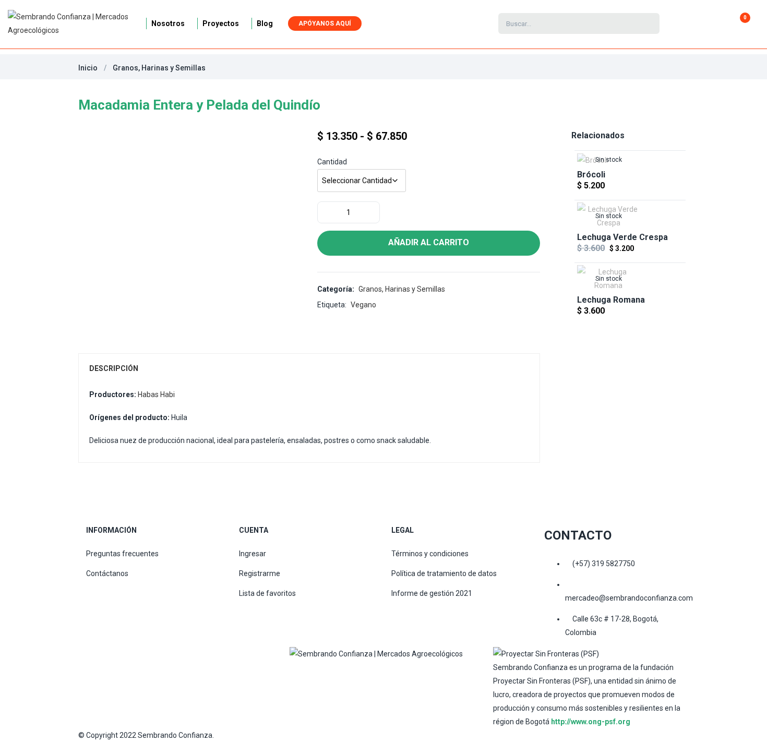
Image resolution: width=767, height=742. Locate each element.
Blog (265, 23)
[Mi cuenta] (691, 23)
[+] (371, 212)
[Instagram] (350, 674)
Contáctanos (107, 573)
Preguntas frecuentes (122, 553)
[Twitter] (397, 674)
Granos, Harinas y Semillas (159, 68)
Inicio (88, 68)
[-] (326, 212)
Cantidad (332, 162)
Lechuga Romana (611, 300)
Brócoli (591, 174)
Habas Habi (156, 394)
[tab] (309, 368)
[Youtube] (443, 674)
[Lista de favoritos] (705, 23)
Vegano (363, 305)
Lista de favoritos (267, 593)
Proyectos (220, 23)
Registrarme (259, 573)
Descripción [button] (113, 368)
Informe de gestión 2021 (431, 593)
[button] (740, 23)
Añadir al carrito (428, 242)
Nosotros (168, 23)
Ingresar (252, 553)
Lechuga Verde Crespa (622, 237)
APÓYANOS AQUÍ (324, 23)
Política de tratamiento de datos (444, 573)
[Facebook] (303, 674)
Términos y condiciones (430, 553)
